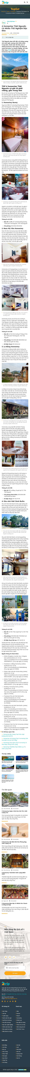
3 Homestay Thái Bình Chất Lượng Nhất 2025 (13, 873)
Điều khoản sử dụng (7, 1031)
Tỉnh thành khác (5, 33)
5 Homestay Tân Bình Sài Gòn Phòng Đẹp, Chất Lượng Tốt (14, 842)
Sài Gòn (18, 1051)
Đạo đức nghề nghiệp (7, 1024)
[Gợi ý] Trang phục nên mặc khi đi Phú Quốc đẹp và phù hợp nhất (8, 781)
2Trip (9, 50)
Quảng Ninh (19, 1053)
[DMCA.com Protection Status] (22, 1070)
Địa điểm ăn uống (21, 1022)
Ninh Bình (19, 1049)
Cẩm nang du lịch (21, 1027)
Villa (18, 1011)
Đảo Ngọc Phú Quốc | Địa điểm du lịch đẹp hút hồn (7, 762)
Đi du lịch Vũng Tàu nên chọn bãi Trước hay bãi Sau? (22, 762)
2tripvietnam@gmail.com (11, 998)
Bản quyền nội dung (7, 1029)
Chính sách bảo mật (7, 1027)
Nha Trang (5, 1051)
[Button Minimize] (5, 37)
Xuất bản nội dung (7, 1020)
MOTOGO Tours (20, 1029)
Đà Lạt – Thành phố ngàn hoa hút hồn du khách (7, 771)
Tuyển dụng (5, 1015)
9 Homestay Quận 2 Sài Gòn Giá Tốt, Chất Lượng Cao (14, 811)
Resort (18, 1015)
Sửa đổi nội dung (6, 1022)
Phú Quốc (4, 1056)
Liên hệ (4, 1013)
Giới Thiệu (4, 1011)
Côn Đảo (4, 1047)
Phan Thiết (5, 1053)
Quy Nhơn (4, 1058)
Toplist (8, 11)
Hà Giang (4, 1062)
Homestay (13, 11)
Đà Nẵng (4, 1045)
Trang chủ (3, 11)
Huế (18, 1047)
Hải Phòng (19, 1056)
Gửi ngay (15, 973)
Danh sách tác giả (6, 1018)
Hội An (18, 1058)
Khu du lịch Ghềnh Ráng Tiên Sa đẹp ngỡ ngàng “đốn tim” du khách (22, 771)
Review (18, 1013)
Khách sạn (19, 1020)
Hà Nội (18, 1045)
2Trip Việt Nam (11, 21)
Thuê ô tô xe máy (21, 1024)
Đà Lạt (4, 1049)
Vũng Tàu (4, 1060)
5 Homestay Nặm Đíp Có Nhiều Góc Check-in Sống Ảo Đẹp (15, 904)
